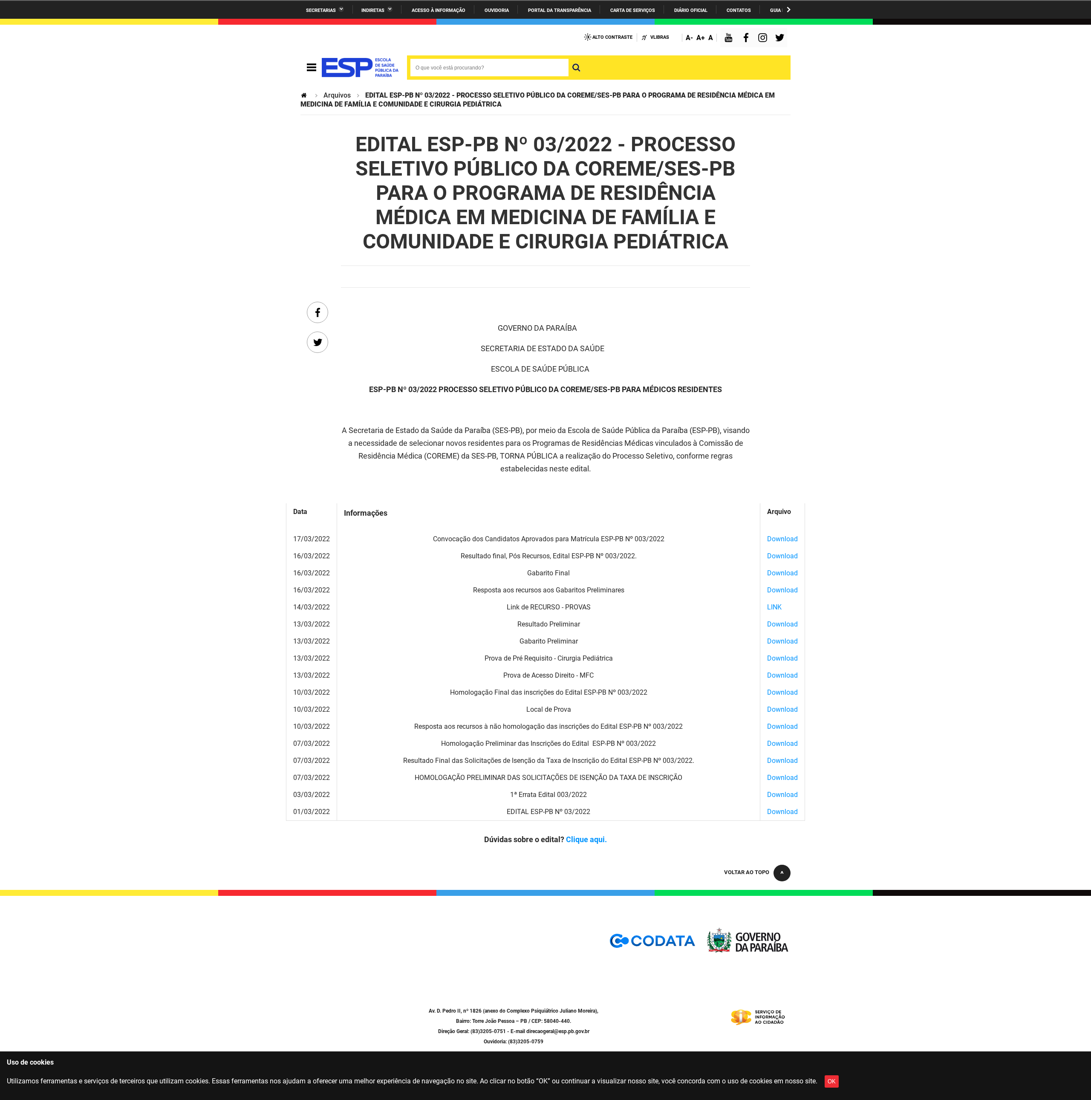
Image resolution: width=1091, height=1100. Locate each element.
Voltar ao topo (746, 872)
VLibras (659, 37)
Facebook (748, 39)
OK (832, 1081)
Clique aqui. (586, 839)
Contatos (739, 10)
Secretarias (321, 10)
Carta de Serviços (632, 10)
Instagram (763, 39)
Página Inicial (304, 95)
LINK (774, 607)
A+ (700, 38)
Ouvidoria (497, 10)
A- (689, 38)
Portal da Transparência (559, 10)
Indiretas (372, 10)
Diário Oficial (690, 10)
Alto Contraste (612, 37)
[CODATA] (652, 944)
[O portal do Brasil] (360, 68)
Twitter (781, 39)
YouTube (729, 39)
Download (782, 539)
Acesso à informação (438, 10)
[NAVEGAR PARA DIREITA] (789, 9)
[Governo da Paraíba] (748, 951)
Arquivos (337, 95)
